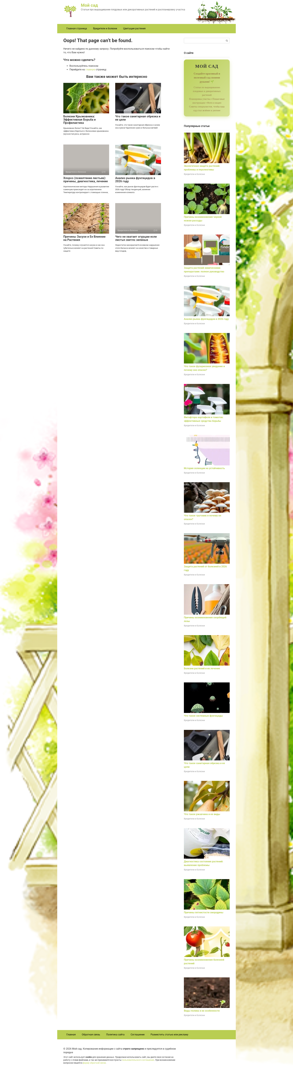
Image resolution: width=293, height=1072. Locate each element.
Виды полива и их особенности (202, 1010)
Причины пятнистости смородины (203, 912)
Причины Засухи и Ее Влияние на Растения (84, 238)
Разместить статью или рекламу (169, 1034)
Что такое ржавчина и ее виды (202, 814)
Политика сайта (115, 1034)
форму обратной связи (94, 1063)
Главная (71, 1034)
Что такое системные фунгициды (203, 715)
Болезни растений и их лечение (202, 668)
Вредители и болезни (105, 28)
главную (90, 69)
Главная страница (76, 28)
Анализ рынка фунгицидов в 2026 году (135, 179)
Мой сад (89, 5)
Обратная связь (91, 1034)
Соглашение (138, 1034)
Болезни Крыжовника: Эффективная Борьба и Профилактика (79, 120)
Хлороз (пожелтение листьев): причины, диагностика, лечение (85, 179)
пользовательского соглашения (138, 1060)
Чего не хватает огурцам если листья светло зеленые (136, 238)
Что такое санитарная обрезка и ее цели (137, 118)
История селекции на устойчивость (204, 468)
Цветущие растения (134, 28)
